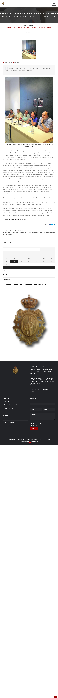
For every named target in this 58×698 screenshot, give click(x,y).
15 (44, 255)
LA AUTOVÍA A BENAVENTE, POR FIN (14, 230)
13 (29, 255)
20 (29, 258)
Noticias (16, 62)
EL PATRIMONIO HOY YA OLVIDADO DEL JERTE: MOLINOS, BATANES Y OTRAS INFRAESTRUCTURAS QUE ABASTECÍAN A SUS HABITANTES (42, 380)
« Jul (4, 270)
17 (6, 258)
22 (44, 258)
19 (21, 258)
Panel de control (9, 419)
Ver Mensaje (6, 355)
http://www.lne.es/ (13, 219)
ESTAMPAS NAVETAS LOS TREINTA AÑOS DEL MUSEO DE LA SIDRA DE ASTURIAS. (41, 371)
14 (36, 255)
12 (21, 255)
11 (14, 255)
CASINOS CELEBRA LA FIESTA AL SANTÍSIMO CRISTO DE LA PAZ (40, 389)
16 (51, 255)
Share (29, 32)
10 (6, 255)
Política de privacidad (10, 405)
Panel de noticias (9, 422)
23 (51, 258)
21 (36, 258)
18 (14, 258)
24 (6, 261)
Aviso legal (7, 401)
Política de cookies (9, 408)
